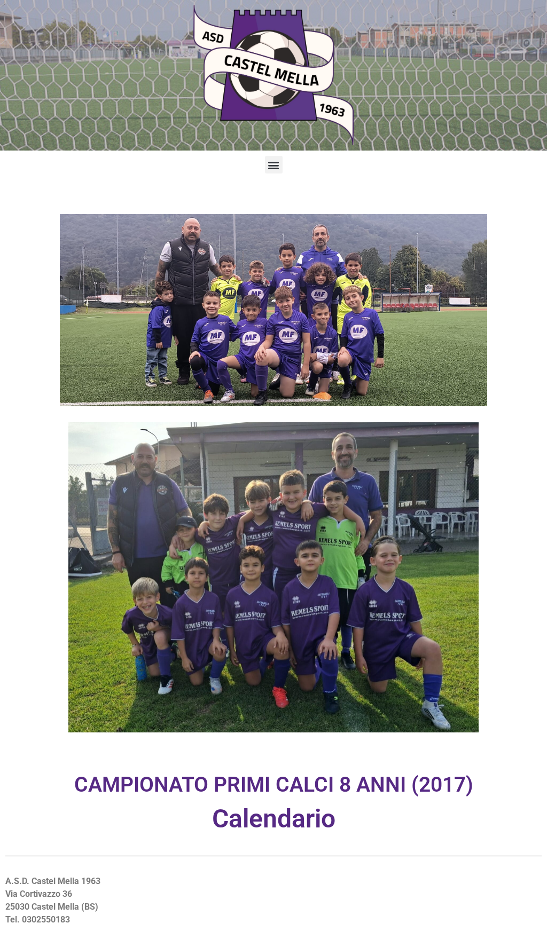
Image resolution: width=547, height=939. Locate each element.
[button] (274, 164)
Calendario (273, 818)
